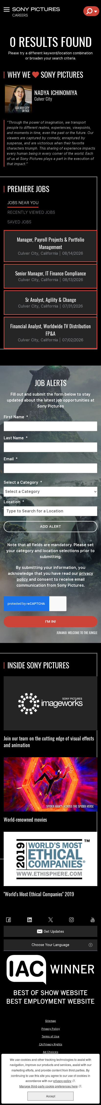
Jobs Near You (22, 202)
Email (11, 459)
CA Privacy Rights (50, 1044)
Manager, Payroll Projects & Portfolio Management (50, 243)
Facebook (8, 919)
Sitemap (50, 1021)
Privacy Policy (50, 1028)
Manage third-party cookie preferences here (50, 1086)
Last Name (16, 438)
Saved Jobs (19, 222)
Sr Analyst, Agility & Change (50, 299)
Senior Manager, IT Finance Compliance (50, 273)
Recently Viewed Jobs (31, 212)
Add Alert (50, 526)
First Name (16, 417)
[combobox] (50, 492)
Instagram (71, 919)
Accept (50, 1096)
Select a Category (23, 482)
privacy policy (64, 1081)
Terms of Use (50, 1036)
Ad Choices (50, 1052)
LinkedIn (29, 919)
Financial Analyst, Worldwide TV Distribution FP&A (50, 329)
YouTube (92, 919)
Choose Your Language (50, 945)
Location (14, 502)
